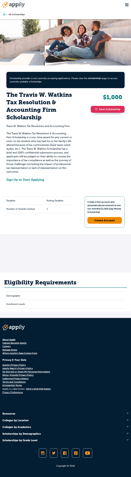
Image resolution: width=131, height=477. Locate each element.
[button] (97, 109)
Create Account (104, 220)
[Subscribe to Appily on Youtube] (87, 453)
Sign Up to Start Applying (25, 179)
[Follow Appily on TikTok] (76, 453)
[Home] (13, 5)
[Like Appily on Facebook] (65, 453)
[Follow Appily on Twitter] (54, 453)
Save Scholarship (109, 109)
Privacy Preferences (12, 392)
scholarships (94, 78)
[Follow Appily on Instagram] (43, 453)
